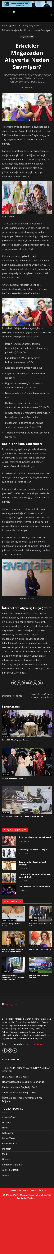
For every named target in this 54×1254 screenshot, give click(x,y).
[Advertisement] (27, 1226)
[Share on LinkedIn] (40, 682)
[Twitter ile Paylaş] (24, 682)
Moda (5, 1153)
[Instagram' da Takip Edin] (9, 1050)
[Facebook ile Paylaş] (19, 682)
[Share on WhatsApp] (13, 682)
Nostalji (6, 1159)
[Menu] (3, 14)
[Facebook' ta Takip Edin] (4, 1050)
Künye (26, 1190)
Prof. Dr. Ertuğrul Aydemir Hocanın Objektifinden (12, 950)
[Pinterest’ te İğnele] (35, 682)
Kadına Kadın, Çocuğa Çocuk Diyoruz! (32, 863)
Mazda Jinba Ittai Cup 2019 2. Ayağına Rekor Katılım (22, 816)
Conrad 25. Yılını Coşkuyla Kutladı (15, 740)
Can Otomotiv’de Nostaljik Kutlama (40, 925)
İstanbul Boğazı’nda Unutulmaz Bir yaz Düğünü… (22, 1099)
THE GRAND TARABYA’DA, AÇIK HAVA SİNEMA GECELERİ (26, 1069)
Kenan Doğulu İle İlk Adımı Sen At (35, 886)
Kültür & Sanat (9, 1143)
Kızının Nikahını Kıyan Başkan (13, 778)
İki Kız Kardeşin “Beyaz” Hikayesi (35, 837)
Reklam (34, 1190)
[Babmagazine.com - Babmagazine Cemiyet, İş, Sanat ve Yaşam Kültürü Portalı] (27, 15)
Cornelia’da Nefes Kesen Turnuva (39, 976)
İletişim (42, 1190)
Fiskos (5, 1127)
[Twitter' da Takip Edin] (14, 1050)
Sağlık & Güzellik (9, 920)
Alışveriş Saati (26, 37)
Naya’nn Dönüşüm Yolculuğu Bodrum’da (23, 1081)
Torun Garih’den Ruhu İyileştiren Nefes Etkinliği (35, 875)
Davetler (6, 736)
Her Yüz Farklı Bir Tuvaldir (40, 949)
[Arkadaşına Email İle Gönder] (29, 682)
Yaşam (5, 972)
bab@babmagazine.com (33, 1044)
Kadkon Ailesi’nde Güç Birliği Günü (19, 1087)
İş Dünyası (7, 1132)
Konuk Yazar (35, 946)
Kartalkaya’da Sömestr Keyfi (33, 849)
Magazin (6, 1148)
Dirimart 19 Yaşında (12, 695)
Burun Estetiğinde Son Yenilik (11, 925)
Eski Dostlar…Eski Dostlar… (16, 1076)
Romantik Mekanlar (12, 1164)
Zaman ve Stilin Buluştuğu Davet (19, 1092)
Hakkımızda (15, 1190)
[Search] (51, 14)
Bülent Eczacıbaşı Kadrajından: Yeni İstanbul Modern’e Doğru (13, 977)
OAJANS (47, 1195)
